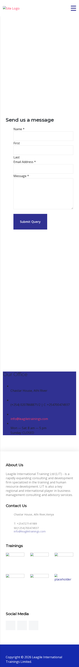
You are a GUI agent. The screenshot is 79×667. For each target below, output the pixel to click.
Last (16, 157)
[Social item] (10, 625)
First (16, 143)
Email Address (24, 162)
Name (19, 129)
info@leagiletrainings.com (29, 419)
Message (21, 176)
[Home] (11, 8)
